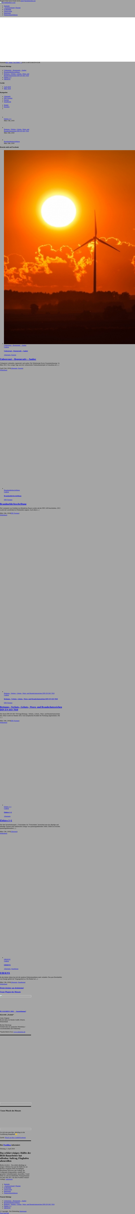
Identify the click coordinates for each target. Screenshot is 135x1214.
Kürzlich (6, 107)
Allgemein (7, 96)
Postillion (7, 1145)
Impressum (7, 1191)
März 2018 (7, 88)
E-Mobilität (7, 1188)
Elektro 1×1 (7, 77)
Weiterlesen (3, 370)
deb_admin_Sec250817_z (14, 62)
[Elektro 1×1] (7, 117)
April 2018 (7, 87)
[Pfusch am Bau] (15, 1129)
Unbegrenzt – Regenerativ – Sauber (15, 70)
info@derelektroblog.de (28, 1)
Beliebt (6, 105)
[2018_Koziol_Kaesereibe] (15, 996)
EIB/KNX (7, 79)
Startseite (7, 1184)
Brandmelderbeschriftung (12, 72)
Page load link (4, 1213)
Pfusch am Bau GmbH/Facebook (15, 1137)
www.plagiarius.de (19, 1032)
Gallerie (6, 347)
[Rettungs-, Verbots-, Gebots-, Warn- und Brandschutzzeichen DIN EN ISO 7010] (7, 127)
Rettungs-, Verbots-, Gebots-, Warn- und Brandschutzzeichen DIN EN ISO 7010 (16, 74)
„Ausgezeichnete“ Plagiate (12, 1186)
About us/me (8, 1189)
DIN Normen (8, 98)
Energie (6, 100)
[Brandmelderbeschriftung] (7, 140)
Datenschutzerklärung (11, 1193)
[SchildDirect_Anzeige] (15, 1103)
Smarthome (7, 102)
